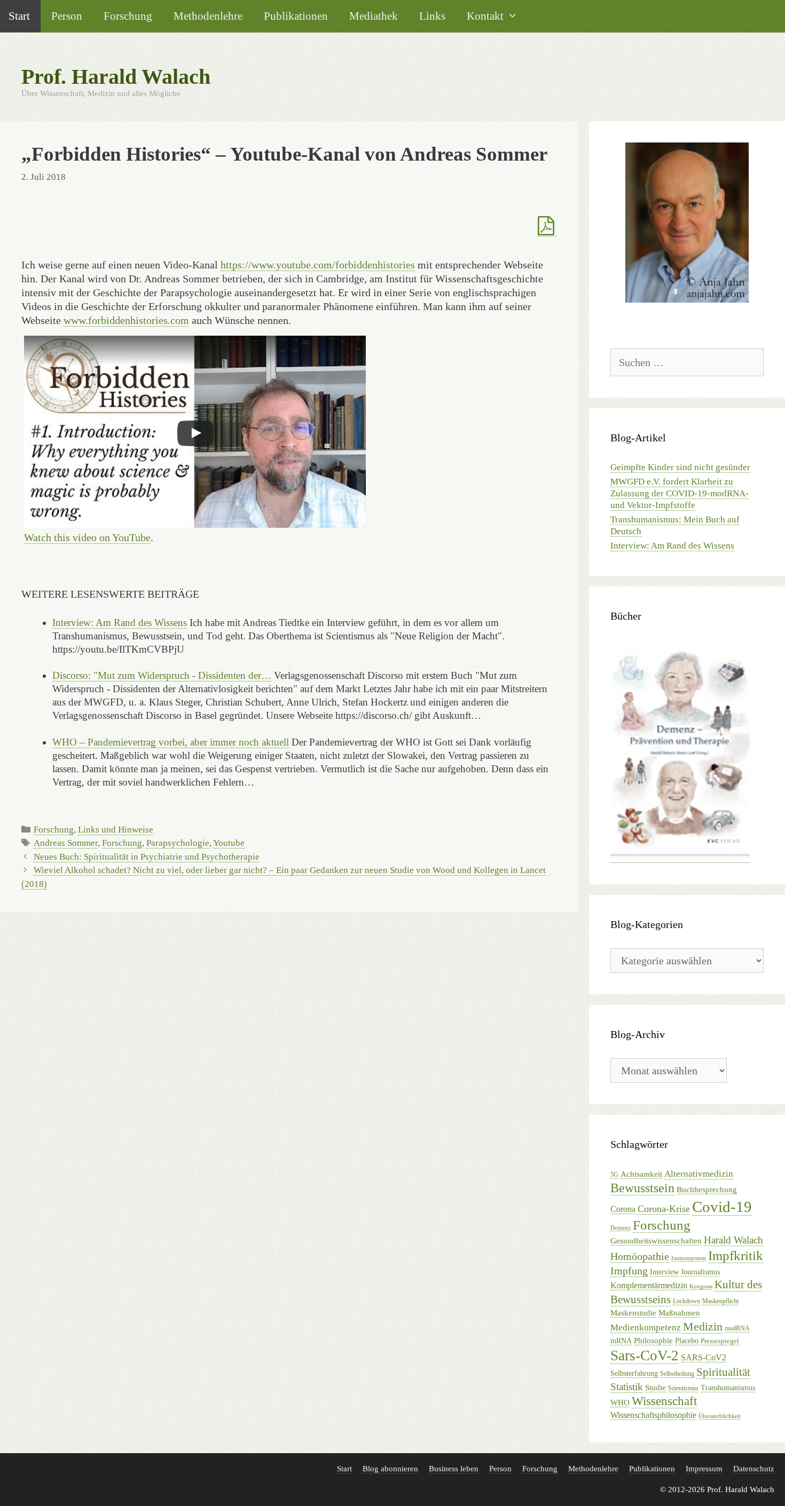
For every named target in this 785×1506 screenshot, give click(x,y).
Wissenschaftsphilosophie (653, 1415)
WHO (620, 1402)
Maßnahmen (679, 1313)
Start (344, 1468)
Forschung (128, 16)
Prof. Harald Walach (115, 77)
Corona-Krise (664, 1208)
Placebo (686, 1341)
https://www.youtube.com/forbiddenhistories (318, 265)
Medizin (703, 1326)
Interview (664, 1272)
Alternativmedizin (698, 1174)
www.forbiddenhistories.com (126, 320)
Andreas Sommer (66, 843)
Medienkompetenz (645, 1327)
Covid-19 (722, 1206)
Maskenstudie (633, 1313)
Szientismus (683, 1388)
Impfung (629, 1271)
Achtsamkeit (641, 1174)
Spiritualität (723, 1372)
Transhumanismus (728, 1388)
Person (66, 16)
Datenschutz (753, 1468)
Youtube (229, 843)
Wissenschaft (664, 1401)
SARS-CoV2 (703, 1357)
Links (432, 16)
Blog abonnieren (390, 1468)
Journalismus (700, 1272)
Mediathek (373, 16)
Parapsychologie (177, 843)
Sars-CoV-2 (644, 1356)
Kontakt (485, 16)
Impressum (704, 1468)
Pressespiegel (720, 1341)
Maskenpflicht (720, 1301)
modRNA (737, 1328)
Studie (655, 1387)
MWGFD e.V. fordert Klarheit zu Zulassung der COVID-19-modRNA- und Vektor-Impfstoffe (679, 493)
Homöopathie (639, 1256)
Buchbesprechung (707, 1189)
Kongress (700, 1286)
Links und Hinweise (115, 830)
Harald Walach (733, 1240)
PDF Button (547, 226)
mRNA (621, 1341)
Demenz (620, 1228)
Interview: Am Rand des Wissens (672, 546)
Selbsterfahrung (634, 1373)
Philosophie (653, 1340)
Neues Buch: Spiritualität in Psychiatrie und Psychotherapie (147, 857)
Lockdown (686, 1301)
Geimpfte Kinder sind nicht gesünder (680, 467)
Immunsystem (688, 1258)
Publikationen (296, 16)
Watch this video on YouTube (87, 537)
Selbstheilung (677, 1373)
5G (614, 1174)
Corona (622, 1209)
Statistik (626, 1386)
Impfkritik (735, 1255)
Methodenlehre (208, 16)
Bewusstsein (642, 1188)
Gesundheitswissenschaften (656, 1240)
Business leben (453, 1468)
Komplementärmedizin (648, 1285)
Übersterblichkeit (719, 1416)
